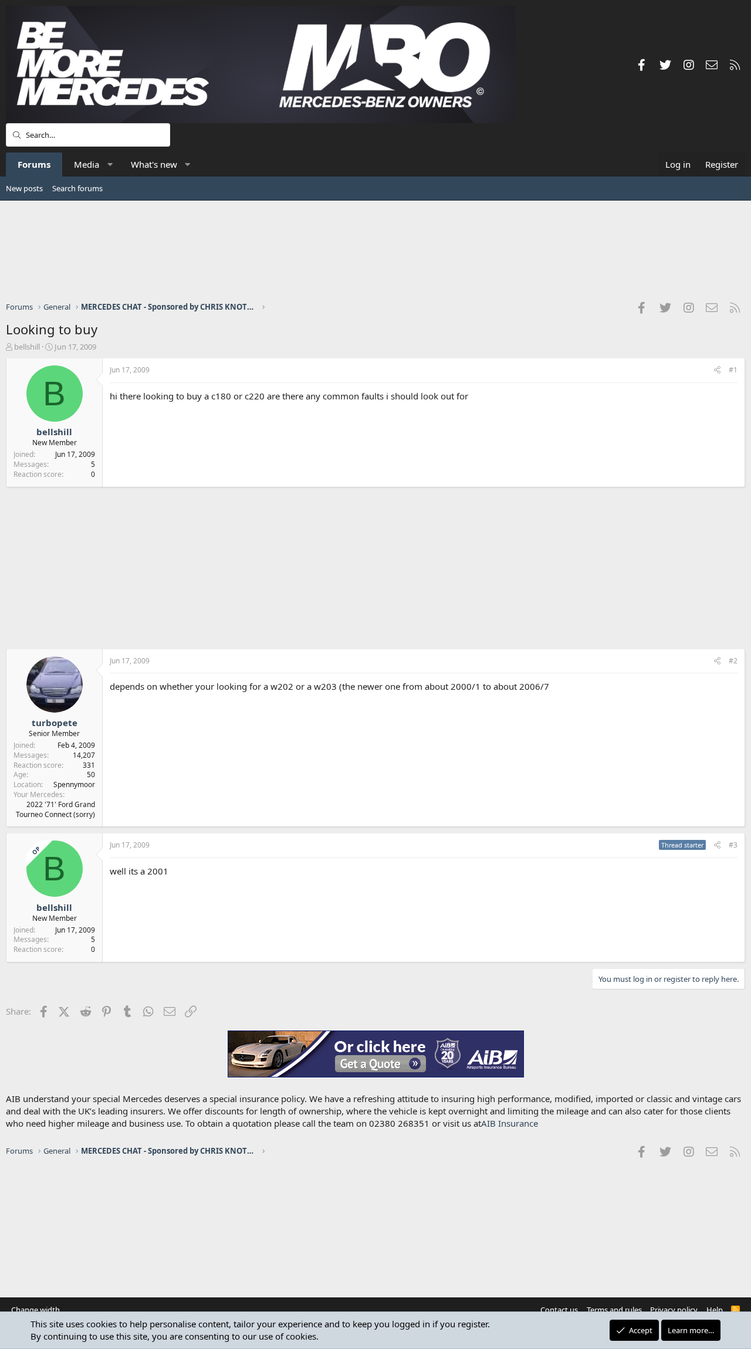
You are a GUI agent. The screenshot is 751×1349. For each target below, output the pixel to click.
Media (86, 164)
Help (714, 1309)
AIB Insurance (509, 1123)
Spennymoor (74, 784)
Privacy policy (674, 1309)
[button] (110, 164)
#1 (733, 370)
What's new (154, 164)
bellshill (27, 346)
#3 (733, 845)
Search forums (77, 188)
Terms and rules (614, 1309)
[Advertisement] (375, 250)
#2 (733, 661)
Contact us (559, 1309)
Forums (34, 164)
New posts (24, 188)
